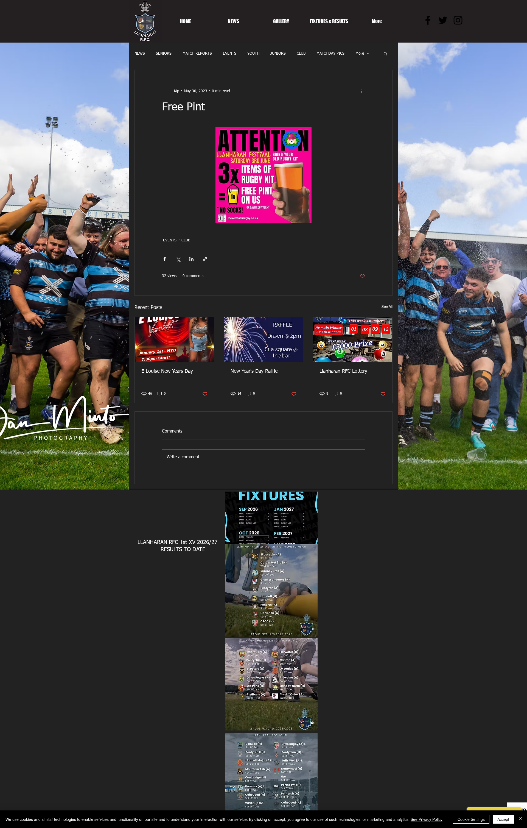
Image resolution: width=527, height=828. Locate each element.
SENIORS (164, 53)
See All (387, 307)
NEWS (139, 53)
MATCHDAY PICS (330, 53)
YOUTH (253, 53)
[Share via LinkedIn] (191, 259)
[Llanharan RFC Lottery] (352, 339)
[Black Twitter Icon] (443, 20)
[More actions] (361, 91)
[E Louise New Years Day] (174, 339)
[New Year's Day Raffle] (263, 339)
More (359, 53)
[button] (385, 53)
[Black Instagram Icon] (458, 20)
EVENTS (229, 53)
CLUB (301, 53)
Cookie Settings (471, 819)
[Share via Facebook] (164, 259)
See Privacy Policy (426, 819)
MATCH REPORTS (197, 53)
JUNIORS (278, 53)
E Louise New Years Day (167, 371)
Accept (503, 819)
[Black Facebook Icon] (428, 20)
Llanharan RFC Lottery (343, 371)
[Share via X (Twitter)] (178, 259)
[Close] (520, 819)
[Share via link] (205, 259)
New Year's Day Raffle (254, 371)
